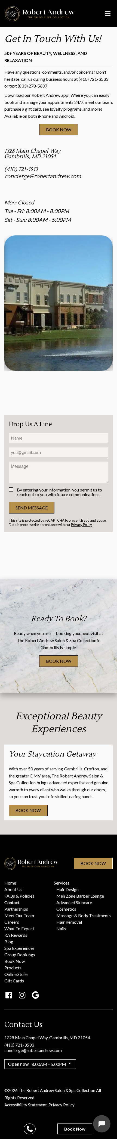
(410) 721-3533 (93, 79)
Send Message (32, 507)
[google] (35, 995)
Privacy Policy (81, 524)
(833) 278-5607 (32, 85)
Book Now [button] (58, 129)
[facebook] (8, 995)
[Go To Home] (40, 13)
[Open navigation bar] (108, 13)
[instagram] (22, 995)
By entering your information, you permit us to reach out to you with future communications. (59, 492)
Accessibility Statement (25, 1104)
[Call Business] (30, 1129)
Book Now (93, 863)
